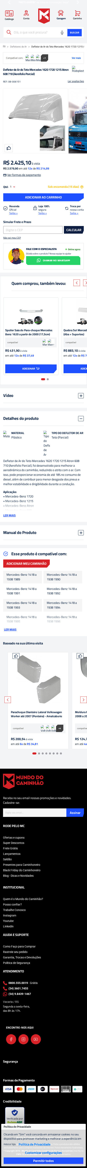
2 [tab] (48, 379)
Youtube (8, 921)
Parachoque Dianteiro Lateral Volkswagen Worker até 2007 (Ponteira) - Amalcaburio (36, 714)
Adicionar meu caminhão (26, 563)
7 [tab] (57, 753)
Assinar (75, 813)
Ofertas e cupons (13, 837)
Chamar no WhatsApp (56, 260)
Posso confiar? (12, 904)
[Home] (44, 16)
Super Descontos (13, 842)
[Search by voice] (62, 32)
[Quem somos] (23, 781)
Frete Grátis (10, 848)
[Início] (4, 46)
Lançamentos (11, 853)
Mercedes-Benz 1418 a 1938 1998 (62, 633)
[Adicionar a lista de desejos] (16, 656)
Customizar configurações (43, 1153)
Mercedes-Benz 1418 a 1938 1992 (62, 591)
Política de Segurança (16, 962)
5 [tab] (50, 753)
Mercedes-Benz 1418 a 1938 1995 (21, 619)
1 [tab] (43, 379)
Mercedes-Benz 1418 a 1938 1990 (62, 577)
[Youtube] (36, 1039)
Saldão (7, 859)
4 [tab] (46, 753)
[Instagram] (23, 1039)
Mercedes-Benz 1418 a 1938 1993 (21, 605)
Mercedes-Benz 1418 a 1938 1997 (21, 633)
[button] (9, 2)
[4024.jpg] (38, 679)
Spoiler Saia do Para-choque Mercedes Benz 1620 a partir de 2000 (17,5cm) (28, 332)
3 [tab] (43, 753)
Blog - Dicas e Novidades (18, 875)
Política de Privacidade (34, 1144)
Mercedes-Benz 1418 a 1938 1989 (21, 577)
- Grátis (23, 983)
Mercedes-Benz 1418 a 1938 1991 (21, 591)
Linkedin (8, 926)
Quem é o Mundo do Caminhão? (23, 899)
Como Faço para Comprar (19, 946)
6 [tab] (54, 753)
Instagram (9, 915)
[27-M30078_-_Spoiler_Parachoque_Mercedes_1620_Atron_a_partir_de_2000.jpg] (31, 312)
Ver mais (76, 58)
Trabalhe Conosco (14, 910)
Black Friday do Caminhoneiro (21, 870)
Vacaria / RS (11, 1001)
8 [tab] (61, 753)
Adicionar (28, 368)
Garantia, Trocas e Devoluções (22, 957)
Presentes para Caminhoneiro (21, 864)
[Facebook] (11, 1039)
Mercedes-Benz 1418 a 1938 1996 (62, 619)
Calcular (73, 230)
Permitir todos (43, 1161)
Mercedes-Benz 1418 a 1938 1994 (62, 605)
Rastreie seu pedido (15, 952)
